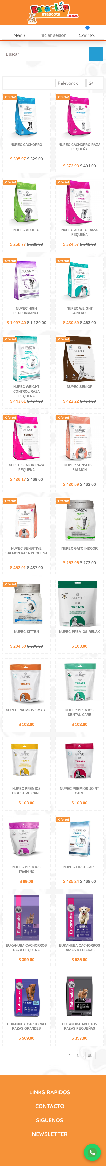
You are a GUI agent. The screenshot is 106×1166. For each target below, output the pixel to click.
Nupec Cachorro (26, 145)
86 (90, 1056)
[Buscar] (95, 54)
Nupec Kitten (26, 632)
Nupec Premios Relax (79, 632)
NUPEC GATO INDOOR (79, 548)
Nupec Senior (79, 387)
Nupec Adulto (26, 230)
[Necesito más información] (92, 1152)
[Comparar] (46, 108)
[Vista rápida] (46, 117)
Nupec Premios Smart (26, 710)
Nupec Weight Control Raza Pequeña (26, 391)
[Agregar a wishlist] (46, 100)
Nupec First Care (79, 867)
